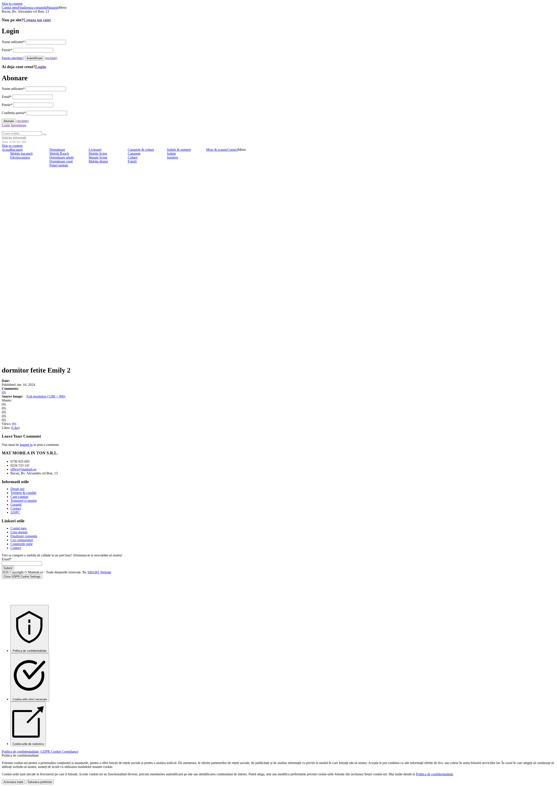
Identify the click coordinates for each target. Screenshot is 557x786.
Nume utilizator (13, 42)
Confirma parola (14, 113)
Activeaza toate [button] (13, 782)
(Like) (15, 428)
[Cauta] (44, 134)
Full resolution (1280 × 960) (46, 396)
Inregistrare (18, 125)
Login (40, 66)
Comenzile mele (21, 544)
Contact (15, 508)
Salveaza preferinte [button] (40, 782)
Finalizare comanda (23, 536)
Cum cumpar (19, 497)
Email (7, 97)
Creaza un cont (37, 20)
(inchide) (51, 58)
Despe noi (17, 489)
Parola (7, 50)
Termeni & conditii (23, 493)
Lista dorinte (19, 532)
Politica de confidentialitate (40, 751)
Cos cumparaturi (21, 540)
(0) (4, 392)
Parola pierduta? (13, 58)
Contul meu (18, 528)
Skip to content (12, 3)
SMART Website (99, 572)
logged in (26, 445)
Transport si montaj (23, 500)
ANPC (15, 512)
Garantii (16, 504)
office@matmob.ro (23, 469)
